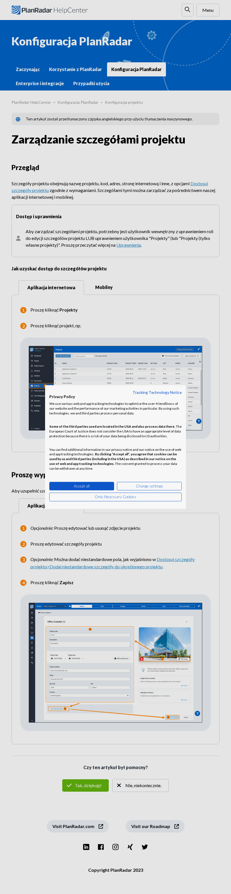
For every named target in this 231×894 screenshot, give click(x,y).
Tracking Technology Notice (157, 392)
